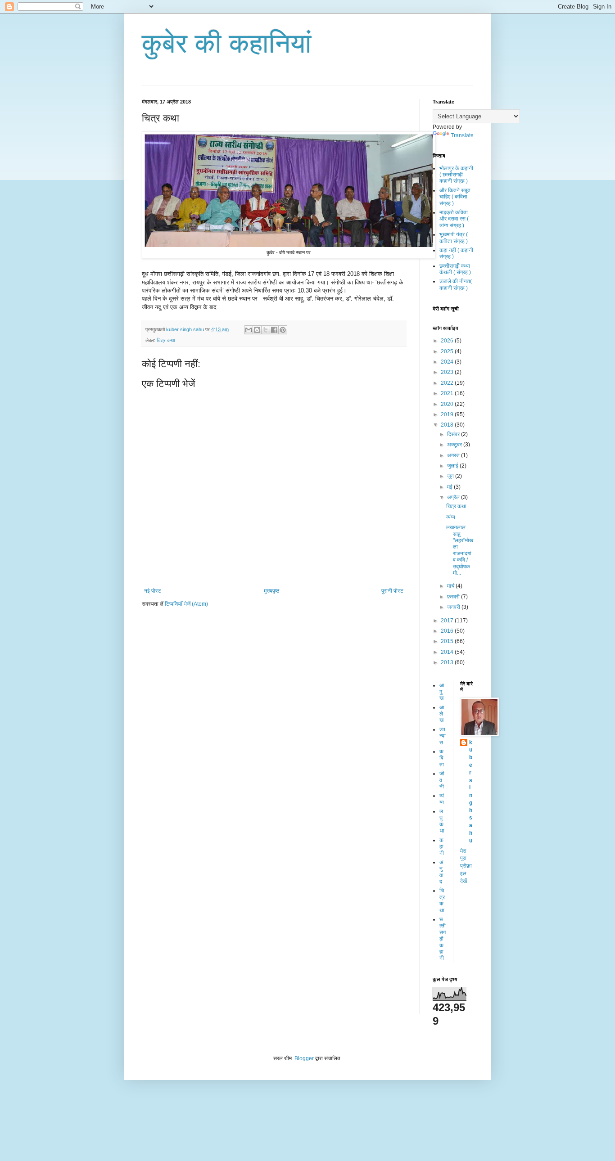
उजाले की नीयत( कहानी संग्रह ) (455, 284)
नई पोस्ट (152, 591)
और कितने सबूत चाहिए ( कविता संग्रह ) (454, 197)
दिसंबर (454, 434)
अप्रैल (454, 497)
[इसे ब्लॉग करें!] (257, 329)
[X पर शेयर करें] (265, 329)
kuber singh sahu (470, 791)
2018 (448, 425)
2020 (448, 404)
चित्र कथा (166, 340)
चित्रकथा (442, 900)
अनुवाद (441, 872)
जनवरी (454, 607)
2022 (448, 383)
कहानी (441, 846)
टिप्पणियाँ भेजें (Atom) (186, 604)
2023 (448, 372)
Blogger (304, 1058)
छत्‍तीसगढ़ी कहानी (442, 938)
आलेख (441, 714)
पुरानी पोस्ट (392, 591)
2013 (448, 662)
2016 (448, 631)
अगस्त (454, 455)
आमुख (441, 692)
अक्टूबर (455, 444)
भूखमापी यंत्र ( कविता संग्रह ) (453, 237)
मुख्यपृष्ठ (271, 591)
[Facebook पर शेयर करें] (274, 329)
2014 (448, 652)
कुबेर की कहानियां (227, 43)
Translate (462, 135)
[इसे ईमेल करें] (248, 329)
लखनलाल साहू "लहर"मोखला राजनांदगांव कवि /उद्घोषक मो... (459, 550)
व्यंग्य (450, 517)
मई (450, 487)
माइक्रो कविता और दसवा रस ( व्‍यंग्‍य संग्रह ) (454, 219)
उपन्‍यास (442, 736)
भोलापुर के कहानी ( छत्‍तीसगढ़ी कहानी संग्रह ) (456, 174)
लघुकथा (441, 821)
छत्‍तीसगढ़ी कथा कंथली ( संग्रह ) (455, 269)
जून (451, 476)
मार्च (451, 586)
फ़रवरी (454, 597)
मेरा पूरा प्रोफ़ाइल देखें (466, 866)
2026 (448, 341)
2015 (448, 641)
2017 (448, 620)
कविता (441, 758)
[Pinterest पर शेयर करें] (282, 329)
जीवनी (441, 780)
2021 (448, 393)
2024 (448, 362)
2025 (448, 351)
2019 (448, 414)
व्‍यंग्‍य (441, 798)
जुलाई (453, 466)
